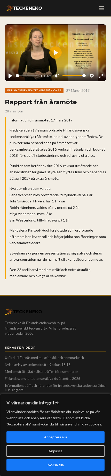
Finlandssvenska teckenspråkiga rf (34, 90)
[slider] (27, 75)
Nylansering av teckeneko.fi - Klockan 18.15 (37, 365)
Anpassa (55, 451)
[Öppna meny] (101, 8)
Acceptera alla (55, 437)
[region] (55, 435)
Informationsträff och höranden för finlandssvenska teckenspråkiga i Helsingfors (55, 387)
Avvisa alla (55, 465)
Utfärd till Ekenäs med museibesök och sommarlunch (44, 358)
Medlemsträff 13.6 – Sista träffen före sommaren (41, 372)
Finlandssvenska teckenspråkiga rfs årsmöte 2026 (42, 378)
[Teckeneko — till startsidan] (23, 8)
